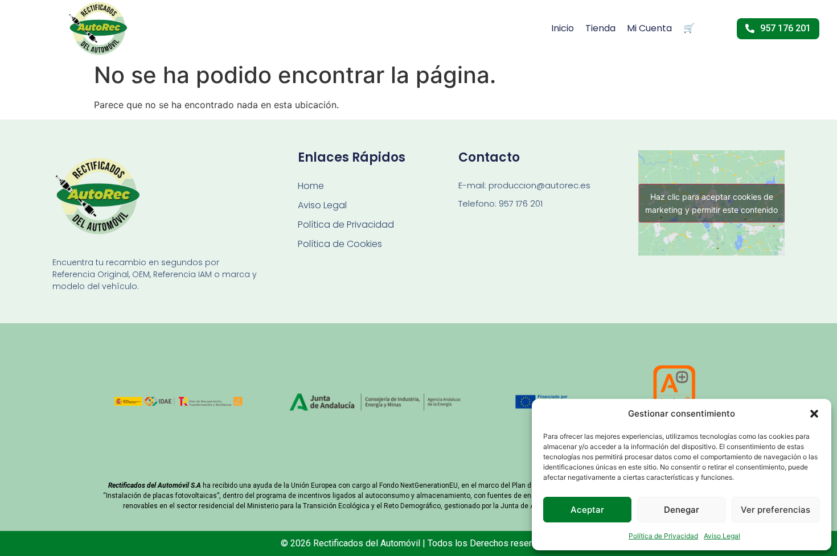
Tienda (600, 28)
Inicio (562, 28)
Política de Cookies (340, 243)
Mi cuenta (649, 28)
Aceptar (587, 509)
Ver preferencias (775, 509)
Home (311, 185)
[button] (814, 413)
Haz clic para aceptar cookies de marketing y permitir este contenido (711, 203)
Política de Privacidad (663, 536)
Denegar (681, 509)
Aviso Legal (722, 536)
